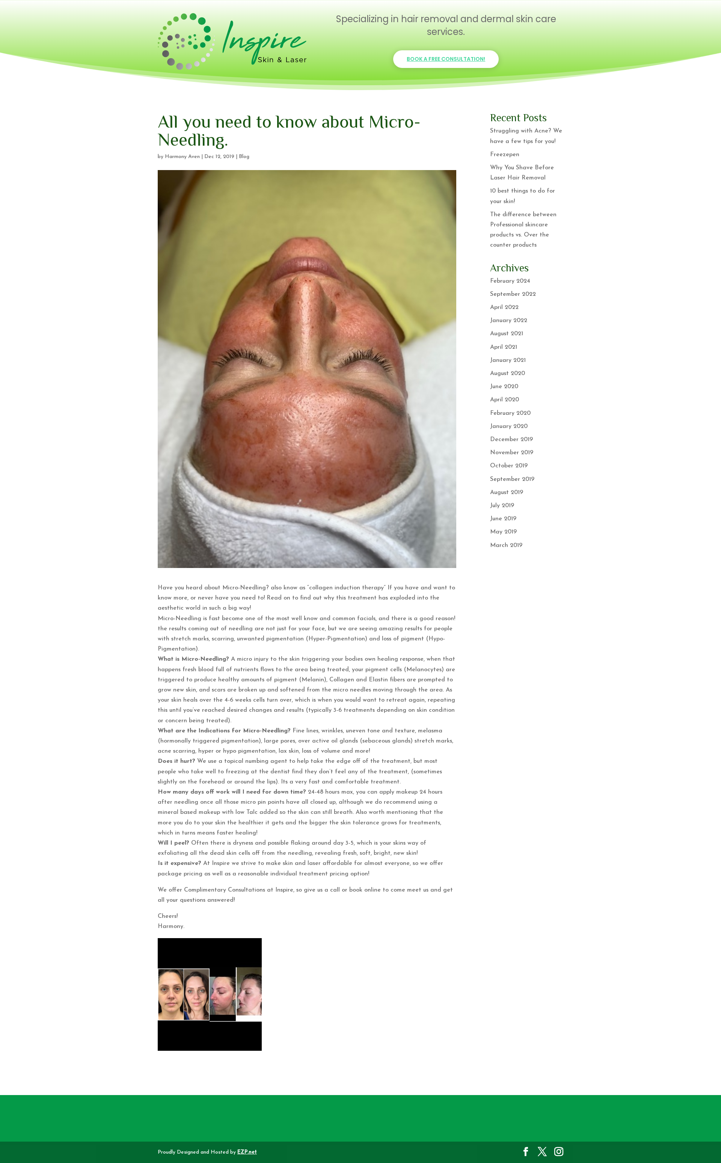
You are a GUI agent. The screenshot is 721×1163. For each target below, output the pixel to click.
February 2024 (510, 281)
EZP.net (247, 1152)
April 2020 (504, 400)
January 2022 (508, 321)
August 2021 (506, 334)
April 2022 (504, 307)
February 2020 (510, 413)
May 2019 (503, 532)
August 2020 (507, 374)
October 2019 (509, 466)
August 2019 (506, 493)
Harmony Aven (182, 157)
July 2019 (502, 506)
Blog (244, 157)
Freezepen (504, 155)
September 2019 (512, 479)
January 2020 (509, 426)
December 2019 (511, 440)
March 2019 (506, 545)
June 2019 (503, 519)
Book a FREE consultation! (446, 59)
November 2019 (511, 453)
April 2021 (503, 347)
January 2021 (508, 360)
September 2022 (513, 294)
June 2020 (504, 387)
